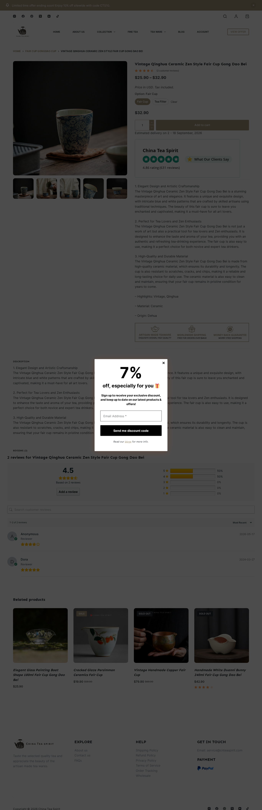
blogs (128, 441)
